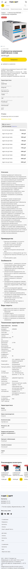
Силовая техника (5, 9)
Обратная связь (6, 551)
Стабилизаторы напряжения (9, 14)
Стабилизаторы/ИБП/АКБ (14, 12)
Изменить (14, 126)
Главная (3, 12)
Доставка (4, 533)
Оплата (4, 527)
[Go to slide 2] (2, 46)
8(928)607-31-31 (5, 501)
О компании (5, 519)
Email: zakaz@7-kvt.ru (7, 529)
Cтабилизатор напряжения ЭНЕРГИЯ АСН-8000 (18, 474)
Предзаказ (14, 59)
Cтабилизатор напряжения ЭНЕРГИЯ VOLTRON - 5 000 (6, 474)
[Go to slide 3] (3, 46)
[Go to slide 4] (4, 46)
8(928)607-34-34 (5, 503)
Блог (3, 540)
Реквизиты (4, 522)
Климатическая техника (16, 9)
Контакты (4, 524)
